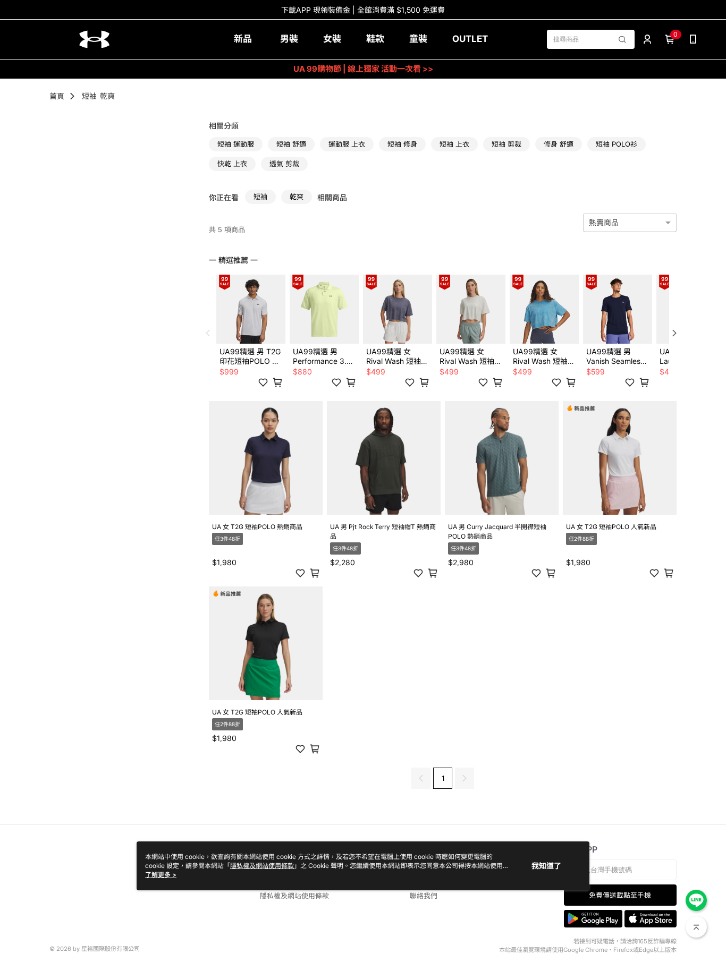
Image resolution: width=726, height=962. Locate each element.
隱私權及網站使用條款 (294, 896)
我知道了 (546, 865)
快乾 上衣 (232, 163)
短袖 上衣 (454, 144)
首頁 (56, 95)
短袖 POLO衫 (616, 144)
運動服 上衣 (346, 144)
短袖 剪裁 (506, 144)
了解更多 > (160, 875)
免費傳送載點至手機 (620, 895)
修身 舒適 (558, 144)
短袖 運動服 (235, 144)
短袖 (89, 95)
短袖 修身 (402, 144)
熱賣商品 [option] (604, 222)
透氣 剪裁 (284, 163)
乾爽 (107, 95)
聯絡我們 (423, 896)
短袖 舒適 (291, 144)
